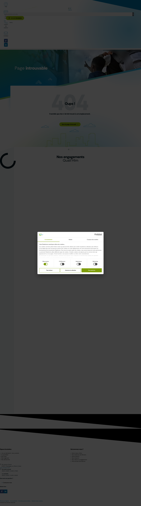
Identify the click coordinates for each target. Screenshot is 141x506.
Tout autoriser (91, 270)
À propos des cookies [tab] (92, 239)
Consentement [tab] (48, 239)
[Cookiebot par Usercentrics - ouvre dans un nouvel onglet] (95, 235)
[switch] (62, 264)
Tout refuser (49, 270)
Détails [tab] (70, 239)
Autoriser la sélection (70, 270)
